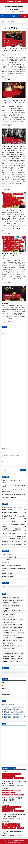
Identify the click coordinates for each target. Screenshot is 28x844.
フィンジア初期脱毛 (18, 637)
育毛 (20, 658)
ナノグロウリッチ (18, 632)
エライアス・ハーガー (16, 774)
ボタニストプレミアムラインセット (12, 640)
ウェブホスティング (9, 619)
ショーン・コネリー (15, 42)
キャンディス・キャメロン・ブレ (9, 776)
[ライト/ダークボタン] (14, 16)
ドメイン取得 (16, 630)
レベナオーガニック (8, 651)
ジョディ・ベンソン (6, 827)
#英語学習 (6, 603)
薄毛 (12, 661)
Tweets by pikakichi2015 (8, 704)
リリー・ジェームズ (7, 206)
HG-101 (6, 608)
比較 (20, 656)
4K (3, 823)
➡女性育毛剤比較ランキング (9, 554)
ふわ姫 (13, 614)
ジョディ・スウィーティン (8, 778)
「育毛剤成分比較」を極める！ (9, 533)
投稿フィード (5, 688)
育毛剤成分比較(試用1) (7, 509)
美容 (13, 658)
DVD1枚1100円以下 (8, 194)
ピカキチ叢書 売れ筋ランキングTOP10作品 (12, 565)
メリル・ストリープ (17, 204)
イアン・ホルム (7, 297)
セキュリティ (18, 627)
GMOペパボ (15, 605)
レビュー (15, 648)
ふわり (5, 614)
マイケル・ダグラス (7, 142)
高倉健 (18, 142)
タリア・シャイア (16, 94)
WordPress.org (6, 694)
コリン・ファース (20, 198)
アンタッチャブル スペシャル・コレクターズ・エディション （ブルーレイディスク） (14, 51)
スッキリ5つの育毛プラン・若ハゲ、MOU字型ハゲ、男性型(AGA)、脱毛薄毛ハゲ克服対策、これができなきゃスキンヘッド (13, 516)
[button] (2, 16)
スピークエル (17, 624)
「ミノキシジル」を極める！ (9, 521)
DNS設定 (6, 605)
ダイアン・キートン (7, 96)
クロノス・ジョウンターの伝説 (9, 497)
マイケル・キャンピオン (18, 778)
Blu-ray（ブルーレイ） (8, 40)
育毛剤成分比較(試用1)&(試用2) (9, 512)
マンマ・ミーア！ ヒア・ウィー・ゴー (12, 210)
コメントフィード (6, 691)
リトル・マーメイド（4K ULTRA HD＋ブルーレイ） (14, 494)
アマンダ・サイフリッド (18, 194)
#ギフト (16, 597)
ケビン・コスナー (7, 42)
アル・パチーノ (17, 92)
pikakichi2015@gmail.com (8, 55)
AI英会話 (15, 603)
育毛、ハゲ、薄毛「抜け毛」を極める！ (11, 544)
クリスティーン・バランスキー (10, 198)
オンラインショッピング (10, 622)
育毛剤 (5, 661)
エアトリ (20, 619)
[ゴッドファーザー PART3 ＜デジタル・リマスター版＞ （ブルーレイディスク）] (14, 90)
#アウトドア (7, 597)
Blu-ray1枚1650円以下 (8, 38)
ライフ (19, 645)
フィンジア (7, 637)
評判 (18, 661)
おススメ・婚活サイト (7, 560)
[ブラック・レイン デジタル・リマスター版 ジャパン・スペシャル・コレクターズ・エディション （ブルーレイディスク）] (14, 136)
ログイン (4, 685)
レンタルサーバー (8, 653)
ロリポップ (19, 653)
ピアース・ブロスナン (8, 204)
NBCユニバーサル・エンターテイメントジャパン (13, 611)
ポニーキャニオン (8, 643)
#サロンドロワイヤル (9, 600)
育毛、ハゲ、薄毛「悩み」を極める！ (11, 541)
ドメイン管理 (7, 632)
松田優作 (14, 142)
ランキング (6, 648)
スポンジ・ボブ (7, 627)
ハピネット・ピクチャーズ (10, 635)
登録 (3, 683)
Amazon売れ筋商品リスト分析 (9, 557)
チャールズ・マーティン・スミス (10, 44)
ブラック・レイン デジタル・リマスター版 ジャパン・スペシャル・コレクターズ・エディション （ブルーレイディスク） (13, 148)
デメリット (6, 630)
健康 (6, 656)
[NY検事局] (14, 293)
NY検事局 (5, 303)
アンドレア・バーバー (7, 774)
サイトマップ (5, 562)
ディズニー (13, 827)
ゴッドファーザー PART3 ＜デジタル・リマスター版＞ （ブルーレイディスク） (13, 102)
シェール (5, 200)
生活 (6, 658)
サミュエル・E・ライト (7, 825)
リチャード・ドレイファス (16, 297)
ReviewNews (10, 842)
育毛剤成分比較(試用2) (7, 576)
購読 (25, 16)
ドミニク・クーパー (19, 202)
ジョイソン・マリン (16, 825)
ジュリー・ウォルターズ (13, 200)
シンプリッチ (7, 624)
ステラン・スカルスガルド (9, 202)
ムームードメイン (8, 645)
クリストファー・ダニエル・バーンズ (12, 823)
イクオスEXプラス (8, 617)
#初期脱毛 (20, 600)
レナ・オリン (6, 299)
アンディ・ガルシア (18, 40)
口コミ (13, 656)
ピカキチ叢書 (5, 448)
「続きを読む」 (7, 80)
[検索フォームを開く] (17, 16)
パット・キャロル (20, 827)
